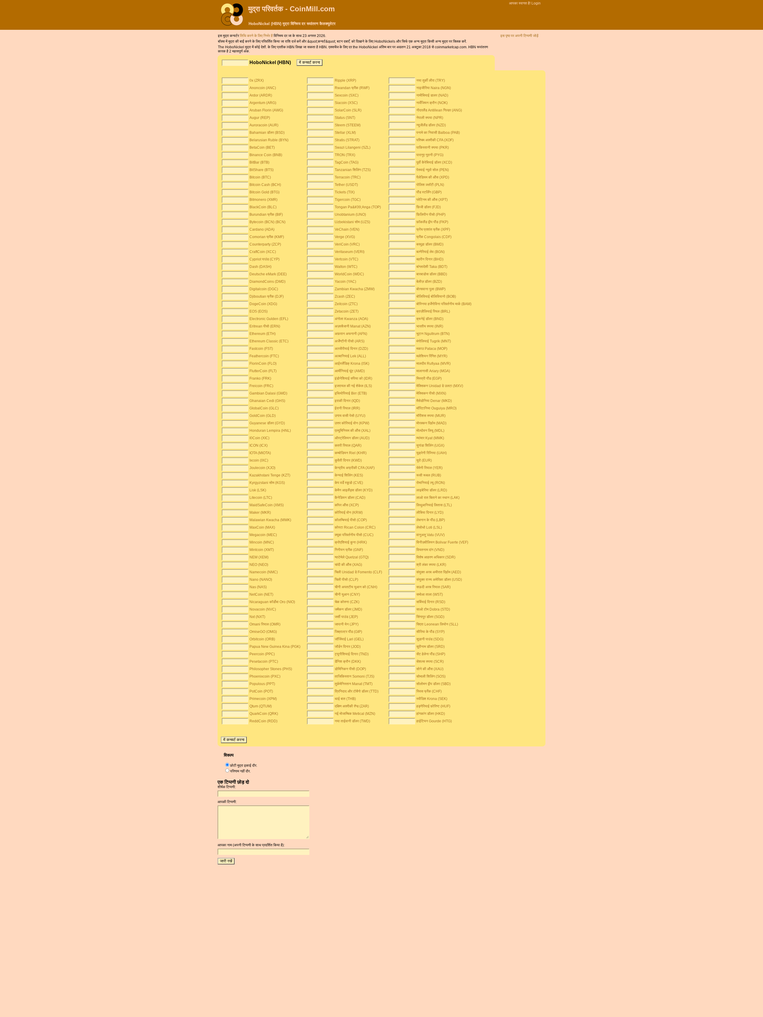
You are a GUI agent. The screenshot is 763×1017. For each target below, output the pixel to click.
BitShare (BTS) (261, 170)
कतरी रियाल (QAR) (348, 445)
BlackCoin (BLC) (263, 207)
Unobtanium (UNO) (350, 214)
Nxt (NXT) (257, 617)
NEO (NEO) (258, 565)
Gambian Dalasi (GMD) (268, 393)
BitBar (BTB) (259, 162)
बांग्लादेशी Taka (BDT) (431, 267)
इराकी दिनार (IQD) (347, 401)
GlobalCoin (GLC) (264, 408)
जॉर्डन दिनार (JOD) (348, 647)
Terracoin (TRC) (348, 177)
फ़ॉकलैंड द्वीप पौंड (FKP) (432, 222)
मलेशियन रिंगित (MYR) (431, 356)
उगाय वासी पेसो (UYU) (350, 416)
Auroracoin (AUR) (263, 125)
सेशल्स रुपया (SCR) (430, 661)
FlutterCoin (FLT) (263, 371)
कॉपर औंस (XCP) (347, 505)
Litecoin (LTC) (260, 498)
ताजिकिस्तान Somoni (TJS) (354, 676)
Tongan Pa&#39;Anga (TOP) (358, 207)
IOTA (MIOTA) (260, 453)
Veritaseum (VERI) (350, 252)
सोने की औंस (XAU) (429, 669)
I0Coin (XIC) (259, 438)
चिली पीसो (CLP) (346, 579)
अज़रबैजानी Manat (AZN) (353, 326)
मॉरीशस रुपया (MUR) (431, 416)
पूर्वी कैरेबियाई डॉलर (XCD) (434, 162)
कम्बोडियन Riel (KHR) (351, 453)
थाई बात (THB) (345, 699)
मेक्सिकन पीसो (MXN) (431, 393)
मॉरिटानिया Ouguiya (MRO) (436, 408)
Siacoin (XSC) (346, 103)
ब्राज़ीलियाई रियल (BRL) (433, 311)
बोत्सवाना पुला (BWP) (431, 289)
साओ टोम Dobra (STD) (433, 609)
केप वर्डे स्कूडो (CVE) (349, 483)
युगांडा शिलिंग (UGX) (430, 445)
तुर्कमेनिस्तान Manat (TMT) (354, 684)
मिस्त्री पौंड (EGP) (429, 378)
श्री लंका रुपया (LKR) (431, 565)
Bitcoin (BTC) (260, 177)
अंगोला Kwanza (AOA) (351, 319)
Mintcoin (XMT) (261, 550)
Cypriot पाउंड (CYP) (264, 259)
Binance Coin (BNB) (265, 155)
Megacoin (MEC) (263, 535)
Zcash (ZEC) (345, 296)
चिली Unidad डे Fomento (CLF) (358, 572)
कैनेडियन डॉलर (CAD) (350, 498)
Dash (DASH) (260, 267)
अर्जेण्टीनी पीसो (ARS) (350, 341)
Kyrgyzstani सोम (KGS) (267, 483)
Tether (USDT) (346, 185)
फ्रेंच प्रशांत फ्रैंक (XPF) (433, 229)
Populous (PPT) (262, 684)
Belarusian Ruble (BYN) (269, 140)
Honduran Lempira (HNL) (270, 430)
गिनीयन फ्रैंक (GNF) (349, 550)
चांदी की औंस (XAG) (348, 565)
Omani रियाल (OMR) (264, 624)
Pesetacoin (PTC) (263, 661)
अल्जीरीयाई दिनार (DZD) (351, 349)
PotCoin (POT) (261, 691)
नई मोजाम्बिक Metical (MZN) (355, 714)
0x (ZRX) (256, 80)
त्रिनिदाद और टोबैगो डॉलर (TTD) (357, 691)
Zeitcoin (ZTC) (346, 304)
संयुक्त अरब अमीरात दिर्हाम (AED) (438, 572)
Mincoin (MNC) (261, 542)
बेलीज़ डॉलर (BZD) (429, 282)
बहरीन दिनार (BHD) (429, 259)
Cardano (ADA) (262, 229)
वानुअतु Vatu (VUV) (430, 535)
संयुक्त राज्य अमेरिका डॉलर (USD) (439, 579)
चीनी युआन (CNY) (347, 594)
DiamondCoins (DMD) (267, 282)
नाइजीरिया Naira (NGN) (433, 88)
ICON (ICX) (258, 445)
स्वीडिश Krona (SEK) (431, 699)
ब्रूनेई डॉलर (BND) (429, 319)
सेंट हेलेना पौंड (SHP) (430, 654)
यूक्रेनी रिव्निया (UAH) (431, 453)
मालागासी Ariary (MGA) (433, 371)
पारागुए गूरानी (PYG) (429, 155)
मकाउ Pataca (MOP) (431, 349)
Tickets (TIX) (345, 192)
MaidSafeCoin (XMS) (266, 505)
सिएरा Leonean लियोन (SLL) (437, 624)
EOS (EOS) (258, 311)
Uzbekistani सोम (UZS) (352, 222)
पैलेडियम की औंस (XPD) (432, 177)
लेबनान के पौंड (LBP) (430, 520)
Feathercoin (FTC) (264, 356)
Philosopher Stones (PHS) (270, 669)
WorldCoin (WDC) (349, 274)
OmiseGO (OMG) (263, 632)
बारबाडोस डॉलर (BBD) (431, 274)
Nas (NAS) (258, 587)
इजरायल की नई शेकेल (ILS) (353, 386)
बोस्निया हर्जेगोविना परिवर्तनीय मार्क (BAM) (444, 304)
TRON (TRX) (345, 155)
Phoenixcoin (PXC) (264, 676)
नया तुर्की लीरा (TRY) (430, 80)
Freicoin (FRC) (261, 386)
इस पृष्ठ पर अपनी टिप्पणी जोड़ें (519, 36)
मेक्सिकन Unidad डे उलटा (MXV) (439, 386)
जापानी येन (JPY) (347, 624)
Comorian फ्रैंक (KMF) (266, 237)
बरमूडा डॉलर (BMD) (429, 244)
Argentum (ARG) (262, 103)
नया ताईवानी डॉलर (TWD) (352, 721)
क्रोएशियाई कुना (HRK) (351, 542)
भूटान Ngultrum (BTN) (433, 334)
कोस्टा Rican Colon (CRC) (355, 527)
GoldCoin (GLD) (262, 416)
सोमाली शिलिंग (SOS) (431, 676)
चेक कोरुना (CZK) (347, 602)
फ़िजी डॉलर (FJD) (428, 207)
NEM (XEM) (259, 557)
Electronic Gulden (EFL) (268, 319)
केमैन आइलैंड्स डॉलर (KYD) (354, 490)
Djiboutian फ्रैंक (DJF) (266, 296)
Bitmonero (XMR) (263, 200)
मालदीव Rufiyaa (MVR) (433, 363)
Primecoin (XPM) (263, 699)
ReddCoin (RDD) (263, 721)
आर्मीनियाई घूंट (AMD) (350, 371)
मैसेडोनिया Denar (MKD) (434, 401)
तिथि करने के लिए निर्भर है (257, 36)
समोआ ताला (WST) (429, 594)
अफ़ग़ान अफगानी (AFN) (351, 334)
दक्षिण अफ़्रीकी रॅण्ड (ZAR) (352, 706)
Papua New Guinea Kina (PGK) (274, 647)
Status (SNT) (345, 118)
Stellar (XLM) (345, 133)
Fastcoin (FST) (261, 349)
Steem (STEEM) (348, 125)
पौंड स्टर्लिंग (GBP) (429, 192)
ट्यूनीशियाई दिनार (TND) (352, 654)
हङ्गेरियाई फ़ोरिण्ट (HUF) (433, 706)
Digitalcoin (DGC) (263, 289)
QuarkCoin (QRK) (263, 714)
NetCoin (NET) (261, 594)
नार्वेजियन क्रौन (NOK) (432, 103)
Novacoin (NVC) (262, 609)
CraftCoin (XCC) (262, 252)
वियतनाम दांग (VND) (430, 550)
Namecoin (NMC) (263, 572)
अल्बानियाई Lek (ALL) (350, 356)
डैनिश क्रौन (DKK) (348, 661)
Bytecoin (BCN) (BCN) (267, 222)
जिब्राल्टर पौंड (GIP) (348, 632)
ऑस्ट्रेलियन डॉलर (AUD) (352, 438)
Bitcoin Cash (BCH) (265, 185)
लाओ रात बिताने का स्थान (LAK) (438, 498)
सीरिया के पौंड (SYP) (430, 632)
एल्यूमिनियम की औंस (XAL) (352, 430)
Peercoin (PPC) (262, 654)
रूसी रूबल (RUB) (428, 475)
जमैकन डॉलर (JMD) (348, 609)
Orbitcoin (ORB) (262, 639)
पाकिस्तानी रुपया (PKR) (432, 147)
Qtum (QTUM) (260, 706)
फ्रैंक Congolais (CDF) (434, 237)
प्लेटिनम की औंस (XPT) (432, 200)
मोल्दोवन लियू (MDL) (430, 430)
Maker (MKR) (260, 512)
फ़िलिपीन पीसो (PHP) (431, 214)
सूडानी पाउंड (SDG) (429, 639)
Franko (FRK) (260, 378)
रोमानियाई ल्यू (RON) (430, 483)
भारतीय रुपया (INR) (429, 326)
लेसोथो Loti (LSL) (429, 527)
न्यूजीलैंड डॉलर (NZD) (431, 125)
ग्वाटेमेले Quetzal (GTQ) (352, 557)
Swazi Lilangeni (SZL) (352, 147)
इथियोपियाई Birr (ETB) (351, 393)
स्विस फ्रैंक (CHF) (429, 691)
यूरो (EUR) (424, 460)
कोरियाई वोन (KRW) (349, 512)
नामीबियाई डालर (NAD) (432, 95)
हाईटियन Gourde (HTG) (434, 721)
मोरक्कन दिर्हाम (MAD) (431, 423)
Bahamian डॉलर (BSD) (267, 133)
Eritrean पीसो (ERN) (264, 326)
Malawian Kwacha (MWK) (270, 520)
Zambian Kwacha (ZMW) (355, 289)
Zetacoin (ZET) (347, 311)
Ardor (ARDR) (260, 95)
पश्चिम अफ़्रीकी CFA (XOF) (435, 140)
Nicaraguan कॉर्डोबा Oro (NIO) (272, 602)
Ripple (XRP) (345, 80)
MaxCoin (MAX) (262, 527)
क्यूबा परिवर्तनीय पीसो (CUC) (354, 535)
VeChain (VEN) (347, 229)
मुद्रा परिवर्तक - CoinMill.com (291, 9)
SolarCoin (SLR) (348, 110)
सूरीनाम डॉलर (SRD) (430, 647)
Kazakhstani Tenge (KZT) (269, 475)
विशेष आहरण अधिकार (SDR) (435, 557)
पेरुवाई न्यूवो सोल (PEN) (432, 170)
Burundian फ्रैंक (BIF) (266, 214)
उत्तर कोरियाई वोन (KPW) (352, 423)
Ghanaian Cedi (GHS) (267, 401)
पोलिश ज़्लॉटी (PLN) (430, 185)
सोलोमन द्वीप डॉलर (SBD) (433, 684)
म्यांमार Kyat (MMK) (430, 438)
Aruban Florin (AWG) (266, 110)
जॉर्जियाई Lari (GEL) (349, 639)
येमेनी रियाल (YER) (429, 468)
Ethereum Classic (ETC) (269, 341)
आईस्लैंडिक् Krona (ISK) (352, 363)
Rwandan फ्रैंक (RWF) (352, 88)
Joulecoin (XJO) (262, 468)
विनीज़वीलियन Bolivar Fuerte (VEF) (442, 542)
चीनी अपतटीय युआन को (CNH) (356, 587)
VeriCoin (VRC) (347, 244)
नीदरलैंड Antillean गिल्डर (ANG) (439, 110)
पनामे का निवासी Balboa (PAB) (438, 133)
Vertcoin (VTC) (346, 259)
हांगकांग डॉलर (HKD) (430, 714)
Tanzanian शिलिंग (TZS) (353, 170)
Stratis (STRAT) (347, 140)
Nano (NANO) (260, 579)
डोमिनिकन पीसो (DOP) (350, 669)
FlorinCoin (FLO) (263, 363)
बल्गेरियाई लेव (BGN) (430, 252)
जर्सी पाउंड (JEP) (346, 617)
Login (536, 3)
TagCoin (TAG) (347, 162)
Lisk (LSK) (257, 490)
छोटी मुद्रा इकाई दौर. (243, 765)
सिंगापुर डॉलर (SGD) (430, 617)
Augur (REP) (259, 118)
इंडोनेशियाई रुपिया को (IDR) (353, 378)
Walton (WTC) (346, 267)
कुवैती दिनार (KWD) (348, 460)
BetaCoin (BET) (262, 147)
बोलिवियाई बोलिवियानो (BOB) (436, 296)
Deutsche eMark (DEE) (268, 274)
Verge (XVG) (345, 237)
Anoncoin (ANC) (262, 88)
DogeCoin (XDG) (263, 304)
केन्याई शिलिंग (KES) (349, 475)
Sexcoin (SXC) (347, 95)
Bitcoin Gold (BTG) (264, 192)
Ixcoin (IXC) (258, 460)
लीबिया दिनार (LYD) (429, 512)
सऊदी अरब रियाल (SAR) (433, 587)
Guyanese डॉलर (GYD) (267, 423)
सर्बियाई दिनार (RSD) (430, 602)
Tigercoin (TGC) (348, 200)
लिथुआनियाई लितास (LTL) (434, 505)
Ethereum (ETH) (262, 334)
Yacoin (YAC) (345, 282)
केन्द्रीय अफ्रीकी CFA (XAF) (355, 468)
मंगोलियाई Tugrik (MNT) (433, 341)
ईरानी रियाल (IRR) (347, 408)
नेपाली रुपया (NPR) (429, 118)
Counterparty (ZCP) (265, 244)
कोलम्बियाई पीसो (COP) (351, 520)
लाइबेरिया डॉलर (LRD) (431, 490)
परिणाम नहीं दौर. (240, 771)
